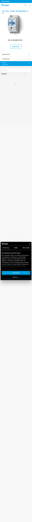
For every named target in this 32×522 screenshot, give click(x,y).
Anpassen (15, 277)
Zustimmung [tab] (5, 247)
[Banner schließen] (29, 243)
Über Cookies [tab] (26, 247)
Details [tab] (16, 247)
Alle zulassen (16, 272)
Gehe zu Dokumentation (15, 40)
